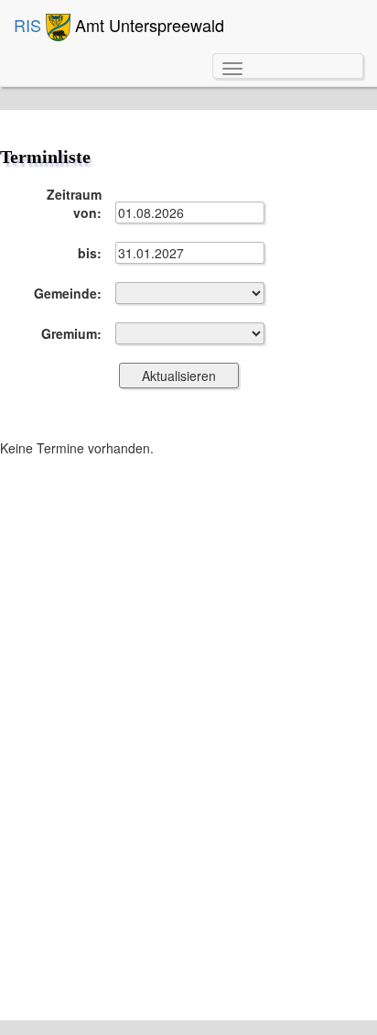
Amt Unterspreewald (147, 25)
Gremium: (71, 333)
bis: (90, 253)
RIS (30, 25)
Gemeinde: (68, 293)
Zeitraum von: (74, 203)
